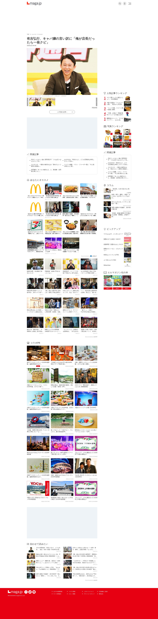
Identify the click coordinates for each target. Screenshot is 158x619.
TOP (28, 34)
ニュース (34, 34)
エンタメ (40, 34)
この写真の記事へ (62, 112)
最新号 (108, 288)
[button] (27, 102)
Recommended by (85, 256)
